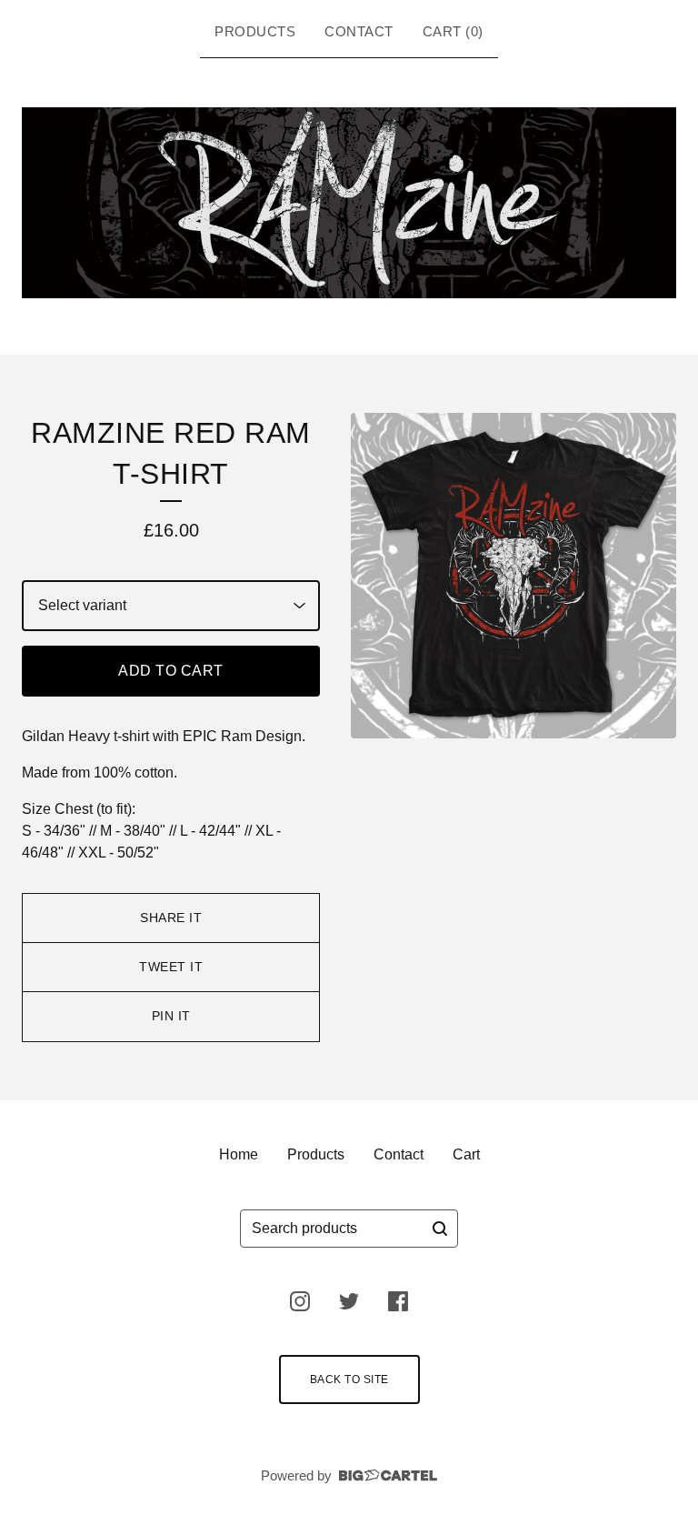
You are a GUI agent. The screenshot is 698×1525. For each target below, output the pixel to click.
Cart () (453, 31)
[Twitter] (349, 1301)
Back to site (349, 1379)
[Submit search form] (440, 1228)
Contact (359, 31)
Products (254, 31)
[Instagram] (299, 1301)
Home (238, 1154)
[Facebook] (398, 1301)
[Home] (349, 203)
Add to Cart (171, 670)
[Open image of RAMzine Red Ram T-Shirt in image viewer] (513, 575)
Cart (466, 1154)
